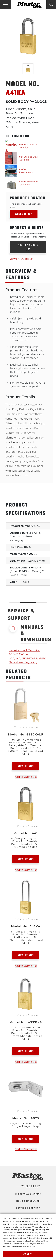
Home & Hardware (28, 1201)
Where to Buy (23, 214)
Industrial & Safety (28, 1194)
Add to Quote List (26, 776)
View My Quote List (21, 258)
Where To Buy (30, 1186)
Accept (28, 1254)
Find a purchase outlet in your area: (25, 205)
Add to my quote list (28, 247)
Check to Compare (27, 727)
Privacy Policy (33, 1238)
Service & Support (28, 1208)
